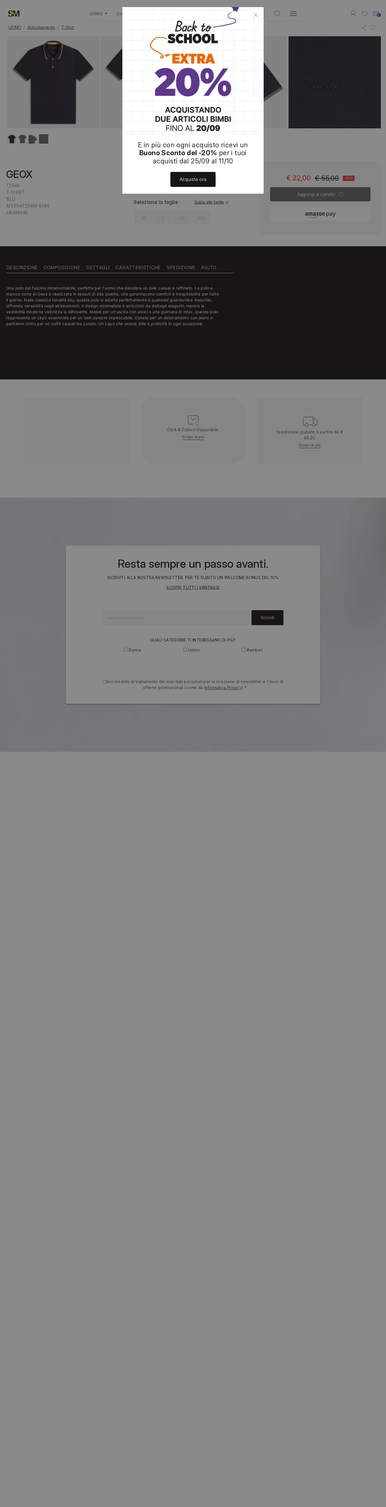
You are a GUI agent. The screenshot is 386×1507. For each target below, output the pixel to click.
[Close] (255, 15)
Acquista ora (193, 179)
